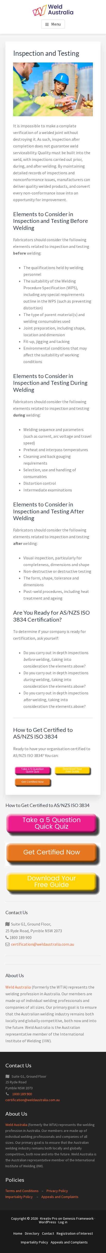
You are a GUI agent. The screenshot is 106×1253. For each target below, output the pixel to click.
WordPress (47, 1222)
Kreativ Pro (48, 1218)
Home (17, 1233)
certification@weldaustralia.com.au (42, 944)
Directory (32, 1233)
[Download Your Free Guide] (73, 771)
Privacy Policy (57, 1190)
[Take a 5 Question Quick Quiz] (33, 771)
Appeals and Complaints (59, 1196)
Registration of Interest (75, 1233)
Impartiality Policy (19, 1196)
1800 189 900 (22, 1094)
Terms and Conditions (22, 1190)
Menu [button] (56, 24)
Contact (48, 1233)
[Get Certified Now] (33, 782)
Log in (62, 1222)
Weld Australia (18, 987)
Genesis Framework (78, 1218)
